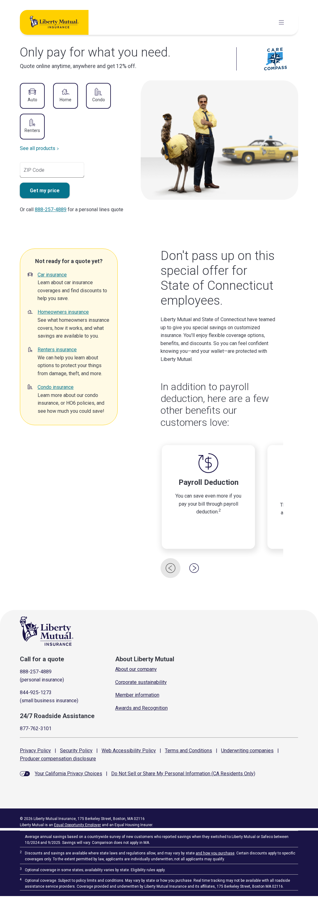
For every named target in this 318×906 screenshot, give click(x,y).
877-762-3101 (36, 728)
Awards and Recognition (141, 708)
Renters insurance (57, 350)
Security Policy (76, 750)
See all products (37, 148)
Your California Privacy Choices (68, 773)
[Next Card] (194, 568)
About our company (136, 669)
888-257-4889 (50, 209)
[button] (32, 96)
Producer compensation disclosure (58, 759)
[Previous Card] (170, 568)
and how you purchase (215, 853)
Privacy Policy (35, 750)
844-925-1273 (36, 692)
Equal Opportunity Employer (77, 825)
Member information (137, 695)
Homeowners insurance (63, 312)
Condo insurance (56, 387)
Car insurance (52, 275)
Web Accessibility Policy (129, 750)
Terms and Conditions (188, 750)
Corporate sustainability (141, 682)
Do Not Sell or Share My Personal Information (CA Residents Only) (183, 773)
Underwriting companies (247, 750)
